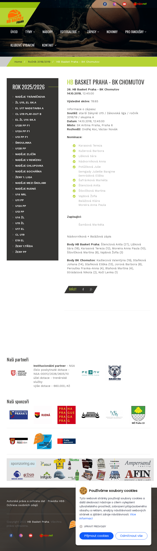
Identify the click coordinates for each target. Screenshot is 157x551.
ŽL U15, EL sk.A (25, 102)
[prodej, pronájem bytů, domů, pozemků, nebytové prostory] (137, 463)
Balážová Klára (89, 201)
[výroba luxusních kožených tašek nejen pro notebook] (87, 475)
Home (18, 61)
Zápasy (91, 31)
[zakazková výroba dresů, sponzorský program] (59, 463)
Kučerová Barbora (91, 151)
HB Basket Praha (38, 521)
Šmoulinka (23, 142)
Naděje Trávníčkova (30, 96)
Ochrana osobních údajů (22, 505)
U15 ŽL (19, 223)
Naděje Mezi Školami (30, 182)
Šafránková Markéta (93, 180)
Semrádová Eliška (91, 175)
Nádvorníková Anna (92, 161)
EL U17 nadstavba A (29, 108)
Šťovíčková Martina (91, 190)
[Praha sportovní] (66, 441)
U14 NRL (20, 194)
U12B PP (20, 148)
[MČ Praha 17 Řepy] (19, 441)
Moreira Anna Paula (92, 205)
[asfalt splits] (90, 414)
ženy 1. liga (23, 177)
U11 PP (19, 200)
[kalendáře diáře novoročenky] (87, 463)
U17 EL (19, 228)
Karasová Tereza (90, 145)
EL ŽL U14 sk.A (25, 119)
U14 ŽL (20, 217)
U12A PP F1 (22, 131)
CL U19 (20, 234)
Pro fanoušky (134, 31)
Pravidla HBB (56, 501)
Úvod (14, 31)
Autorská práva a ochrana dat (26, 501)
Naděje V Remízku (28, 159)
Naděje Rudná (25, 188)
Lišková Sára (87, 156)
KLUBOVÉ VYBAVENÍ (22, 45)
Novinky (112, 31)
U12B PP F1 (22, 125)
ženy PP (20, 251)
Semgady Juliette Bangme (96, 171)
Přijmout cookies (96, 536)
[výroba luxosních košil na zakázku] (101, 463)
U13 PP (19, 211)
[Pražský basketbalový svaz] (43, 441)
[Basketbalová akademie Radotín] (114, 372)
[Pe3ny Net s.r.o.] (90, 372)
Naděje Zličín (25, 154)
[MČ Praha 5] (19, 414)
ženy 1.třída (24, 246)
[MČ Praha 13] (138, 414)
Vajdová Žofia (87, 196)
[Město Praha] (66, 414)
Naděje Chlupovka (29, 165)
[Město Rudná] (43, 414)
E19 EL (19, 240)
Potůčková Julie (89, 167)
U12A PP (20, 205)
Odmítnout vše (131, 536)
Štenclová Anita (89, 185)
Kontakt (48, 45)
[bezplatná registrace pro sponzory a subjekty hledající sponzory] (22, 463)
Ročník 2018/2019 (39, 61)
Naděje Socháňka (28, 171)
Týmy (28, 31)
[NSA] (19, 372)
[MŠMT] (114, 414)
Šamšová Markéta (91, 224)
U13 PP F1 (21, 136)
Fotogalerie (68, 31)
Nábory (48, 31)
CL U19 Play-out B (28, 113)
